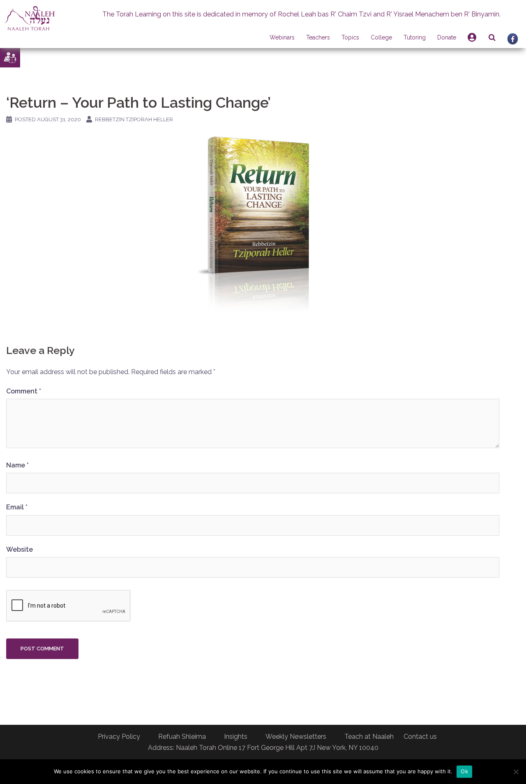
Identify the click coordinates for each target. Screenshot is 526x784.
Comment (23, 391)
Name (17, 465)
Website (19, 549)
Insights (235, 736)
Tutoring (415, 37)
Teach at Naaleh (369, 736)
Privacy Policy (119, 736)
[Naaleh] (29, 18)
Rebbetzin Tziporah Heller (134, 119)
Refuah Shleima (182, 736)
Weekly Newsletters (295, 736)
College (381, 37)
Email (17, 507)
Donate (446, 37)
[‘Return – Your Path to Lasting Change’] (252, 224)
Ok (464, 771)
